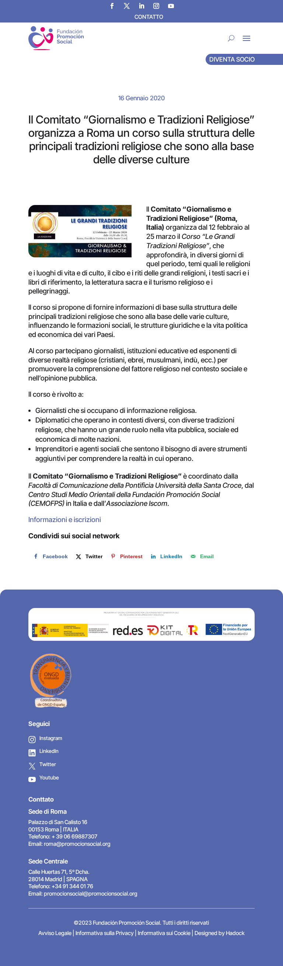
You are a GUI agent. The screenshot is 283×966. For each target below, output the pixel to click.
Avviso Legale (54, 933)
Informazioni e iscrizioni (64, 519)
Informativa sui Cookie (164, 933)
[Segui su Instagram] (156, 6)
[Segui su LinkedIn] (141, 6)
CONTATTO (148, 16)
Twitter (47, 764)
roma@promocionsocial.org (77, 843)
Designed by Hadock (220, 933)
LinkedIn (49, 751)
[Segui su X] (127, 6)
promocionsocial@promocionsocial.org (90, 893)
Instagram (50, 738)
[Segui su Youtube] (171, 6)
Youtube (49, 777)
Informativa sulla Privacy (105, 933)
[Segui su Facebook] (112, 6)
